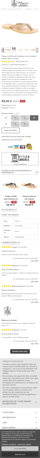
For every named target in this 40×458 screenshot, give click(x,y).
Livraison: (5, 108)
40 (6, 118)
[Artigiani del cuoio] (20, 4)
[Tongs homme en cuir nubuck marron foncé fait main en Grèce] (29, 186)
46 (25, 124)
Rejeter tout (20, 454)
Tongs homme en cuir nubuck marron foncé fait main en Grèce (29, 197)
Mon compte (8, 428)
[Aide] (20, 423)
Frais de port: (6, 105)
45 (15, 124)
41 (15, 118)
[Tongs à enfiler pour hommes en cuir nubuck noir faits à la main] (20, 28)
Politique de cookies (8, 444)
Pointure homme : (10, 113)
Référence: (5, 65)
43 (34, 118)
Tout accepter (20, 449)
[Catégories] (20, 412)
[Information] (20, 417)
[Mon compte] (20, 428)
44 (6, 124)
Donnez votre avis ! (20, 351)
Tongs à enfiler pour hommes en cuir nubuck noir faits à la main (11, 197)
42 (25, 118)
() (13, 61)
